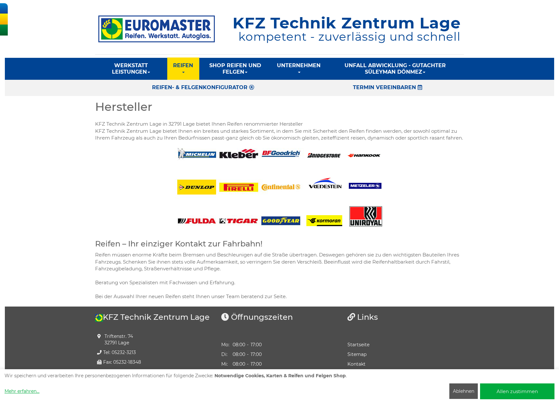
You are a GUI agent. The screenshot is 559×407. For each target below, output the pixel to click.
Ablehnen (463, 391)
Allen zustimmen (517, 391)
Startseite (358, 345)
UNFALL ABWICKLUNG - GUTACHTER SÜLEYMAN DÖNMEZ (395, 68)
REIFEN (183, 65)
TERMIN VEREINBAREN (385, 87)
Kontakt (356, 364)
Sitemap (357, 354)
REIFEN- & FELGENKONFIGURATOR (200, 87)
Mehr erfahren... (22, 391)
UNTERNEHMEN (299, 65)
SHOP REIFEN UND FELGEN (235, 68)
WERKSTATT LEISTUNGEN (130, 68)
